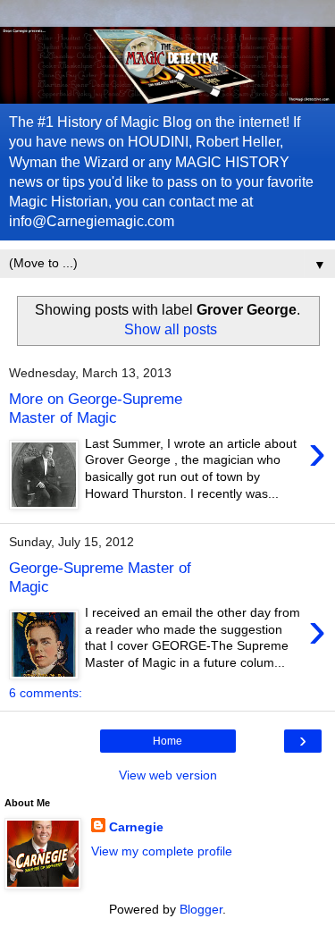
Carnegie (136, 827)
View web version (168, 775)
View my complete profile (161, 851)
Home (167, 741)
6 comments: (45, 693)
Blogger (201, 909)
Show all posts (170, 329)
